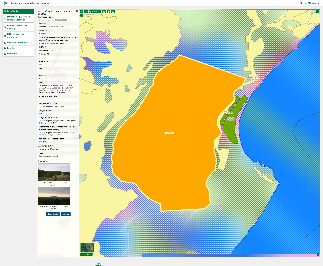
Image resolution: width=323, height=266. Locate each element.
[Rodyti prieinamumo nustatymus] (305, 3)
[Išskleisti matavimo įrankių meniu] (113, 11)
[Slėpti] (77, 11)
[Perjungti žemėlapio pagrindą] (87, 247)
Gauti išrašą (52, 214)
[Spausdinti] (108, 11)
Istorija (66, 214)
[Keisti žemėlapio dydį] (317, 11)
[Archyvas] (104, 11)
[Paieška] (86, 11)
